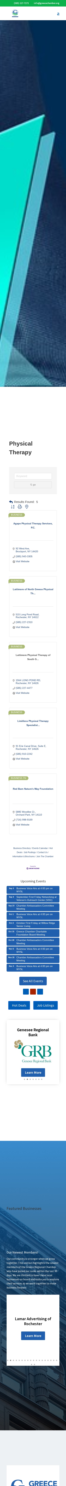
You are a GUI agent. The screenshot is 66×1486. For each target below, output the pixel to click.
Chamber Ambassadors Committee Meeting (35, 907)
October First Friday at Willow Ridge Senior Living (35, 924)
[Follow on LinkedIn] (40, 992)
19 (31, 1364)
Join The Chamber (44, 856)
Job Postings (30, 852)
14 (45, 1360)
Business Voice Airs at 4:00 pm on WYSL (34, 890)
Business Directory (22, 848)
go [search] (34, 484)
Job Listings (45, 1005)
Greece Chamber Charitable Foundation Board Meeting (31, 933)
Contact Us (42, 852)
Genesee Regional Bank (33, 1032)
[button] (11, 502)
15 (48, 1360)
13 (42, 1360)
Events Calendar (40, 848)
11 (36, 1360)
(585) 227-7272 (21, 3)
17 (53, 1360)
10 (33, 1360)
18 (56, 1360)
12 (39, 1360)
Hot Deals (19, 1005)
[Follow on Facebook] (26, 992)
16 (50, 1360)
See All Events (33, 981)
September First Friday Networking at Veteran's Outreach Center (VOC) (36, 898)
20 (34, 1364)
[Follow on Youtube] (33, 992)
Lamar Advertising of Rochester (33, 1321)
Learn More (33, 1072)
